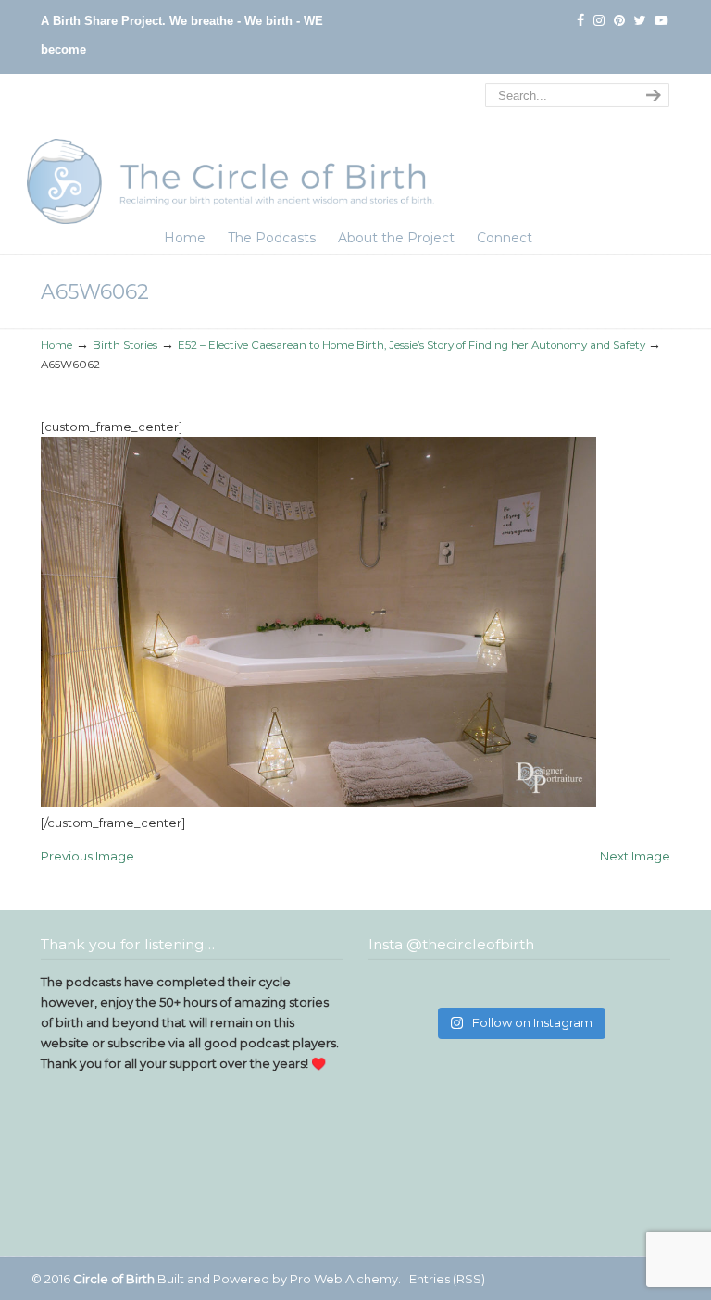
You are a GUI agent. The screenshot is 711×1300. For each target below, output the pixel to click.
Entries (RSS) (447, 1278)
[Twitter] (640, 21)
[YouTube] (661, 21)
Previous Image (87, 855)
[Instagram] (599, 21)
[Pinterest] (619, 21)
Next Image (635, 855)
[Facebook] (580, 21)
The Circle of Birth (230, 152)
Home (56, 345)
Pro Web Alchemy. (345, 1278)
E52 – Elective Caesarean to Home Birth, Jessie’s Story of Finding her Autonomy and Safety (411, 345)
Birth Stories (125, 345)
